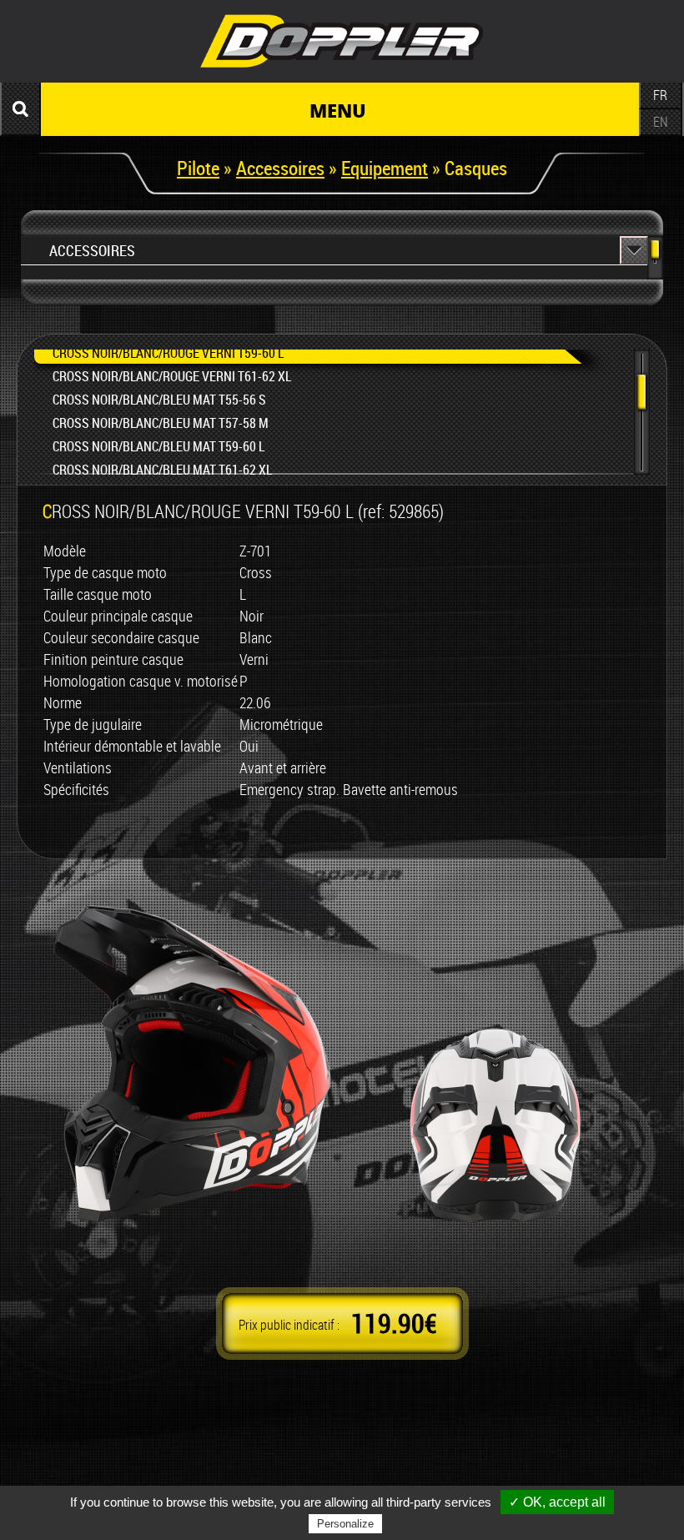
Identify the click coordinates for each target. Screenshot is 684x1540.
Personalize (345, 1523)
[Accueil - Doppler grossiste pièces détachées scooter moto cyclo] (342, 70)
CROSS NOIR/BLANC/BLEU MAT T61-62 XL (162, 469)
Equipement (384, 167)
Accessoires (280, 167)
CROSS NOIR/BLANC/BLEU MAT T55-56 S (159, 399)
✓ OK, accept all (557, 1502)
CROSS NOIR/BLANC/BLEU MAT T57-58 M (161, 423)
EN (660, 122)
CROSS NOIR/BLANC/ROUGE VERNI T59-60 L (168, 353)
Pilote (198, 167)
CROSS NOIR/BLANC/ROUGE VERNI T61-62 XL (172, 376)
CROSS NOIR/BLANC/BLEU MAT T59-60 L (158, 446)
